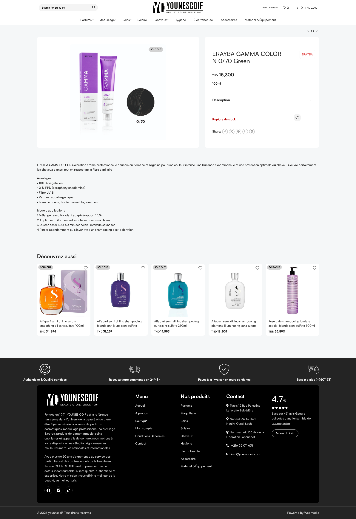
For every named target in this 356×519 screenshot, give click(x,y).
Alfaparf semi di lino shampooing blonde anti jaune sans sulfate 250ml (119, 325)
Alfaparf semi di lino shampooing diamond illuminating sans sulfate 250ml (234, 325)
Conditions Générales (149, 436)
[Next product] (317, 31)
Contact (140, 443)
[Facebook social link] (225, 131)
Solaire (185, 428)
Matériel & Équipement (196, 466)
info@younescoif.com (245, 454)
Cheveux (187, 436)
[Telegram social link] (252, 131)
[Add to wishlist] (297, 117)
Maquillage (188, 413)
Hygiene (186, 443)
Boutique (141, 421)
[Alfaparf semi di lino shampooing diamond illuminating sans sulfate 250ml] (235, 290)
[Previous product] (308, 31)
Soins (184, 421)
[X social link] (232, 131)
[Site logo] (178, 7)
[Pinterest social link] (238, 131)
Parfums (186, 405)
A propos (141, 413)
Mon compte (143, 428)
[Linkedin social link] (245, 131)
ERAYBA (307, 54)
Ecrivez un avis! (285, 433)
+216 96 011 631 (242, 445)
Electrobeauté (190, 451)
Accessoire (188, 459)
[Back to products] (312, 31)
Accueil (140, 405)
